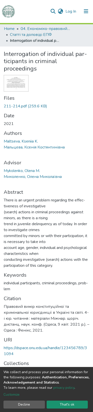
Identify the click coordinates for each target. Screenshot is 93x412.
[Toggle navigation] (86, 11)
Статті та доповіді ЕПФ (31, 34)
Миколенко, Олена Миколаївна (33, 176)
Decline (24, 404)
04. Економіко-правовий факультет (45, 28)
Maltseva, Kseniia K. (21, 141)
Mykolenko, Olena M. (22, 170)
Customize (11, 394)
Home (9, 28)
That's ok (67, 404)
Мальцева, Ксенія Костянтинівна (34, 147)
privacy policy (63, 387)
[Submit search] (53, 11)
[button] (60, 11)
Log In (71, 11)
